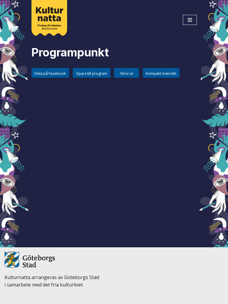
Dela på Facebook (50, 73)
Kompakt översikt (161, 73)
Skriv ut (126, 73)
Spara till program (91, 73)
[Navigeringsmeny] (190, 20)
